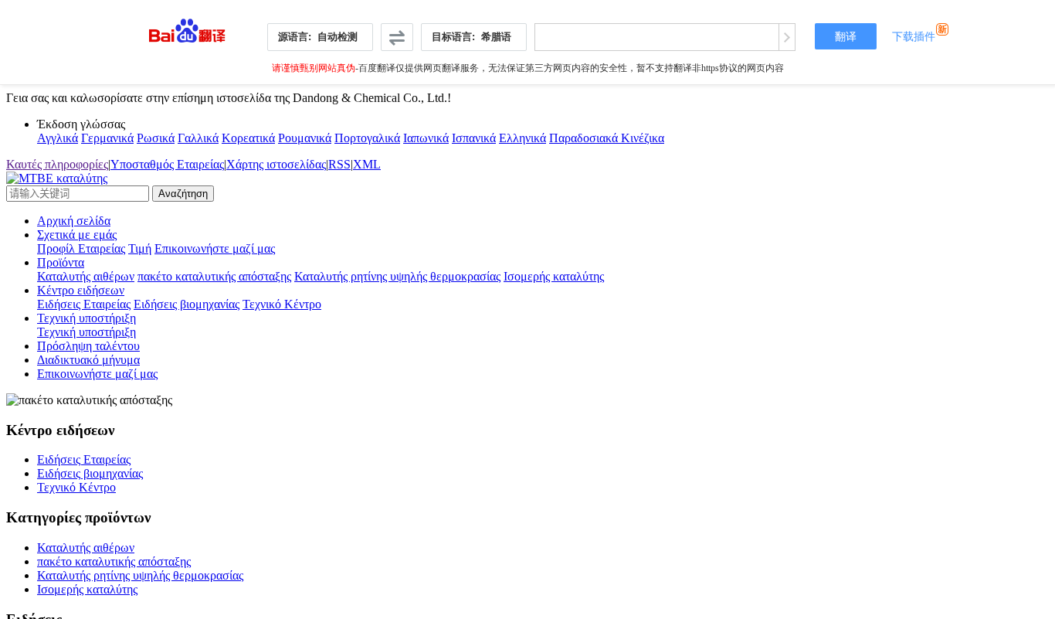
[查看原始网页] (787, 37)
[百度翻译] (187, 27)
